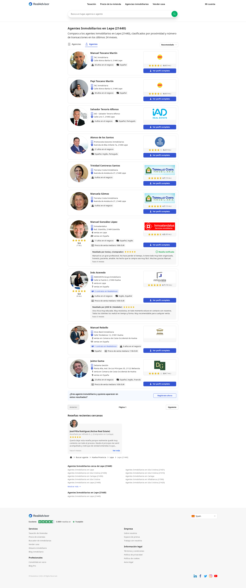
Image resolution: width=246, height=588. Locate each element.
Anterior (73, 407)
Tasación (91, 4)
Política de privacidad (133, 554)
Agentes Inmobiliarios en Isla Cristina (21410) (145, 473)
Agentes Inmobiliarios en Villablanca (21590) (145, 479)
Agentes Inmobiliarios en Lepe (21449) (84, 482)
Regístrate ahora (164, 395)
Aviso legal (128, 562)
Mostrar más (73, 486)
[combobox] (123, 14)
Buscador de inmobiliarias (40, 540)
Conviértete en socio (37, 562)
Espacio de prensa (132, 537)
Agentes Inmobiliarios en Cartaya (140, 476)
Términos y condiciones (134, 551)
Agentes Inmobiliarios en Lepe (81, 470)
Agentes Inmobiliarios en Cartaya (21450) (85, 476)
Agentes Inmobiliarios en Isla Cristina (84, 479)
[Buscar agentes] (174, 14)
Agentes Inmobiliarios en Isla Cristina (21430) (87, 473)
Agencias (76, 44)
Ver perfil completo (161, 70)
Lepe (112, 457)
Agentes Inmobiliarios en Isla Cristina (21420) (145, 482)
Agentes (93, 44)
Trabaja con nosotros (133, 540)
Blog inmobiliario (36, 552)
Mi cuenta (210, 4)
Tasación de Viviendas (38, 533)
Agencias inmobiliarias (137, 4)
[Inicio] (71, 457)
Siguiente (172, 407)
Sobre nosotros (130, 533)
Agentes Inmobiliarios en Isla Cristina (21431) (145, 470)
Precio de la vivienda (110, 4)
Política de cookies (132, 558)
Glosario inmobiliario (38, 548)
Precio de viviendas (37, 537)
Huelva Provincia (99, 457)
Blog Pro (32, 566)
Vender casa (159, 4)
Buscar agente (82, 457)
